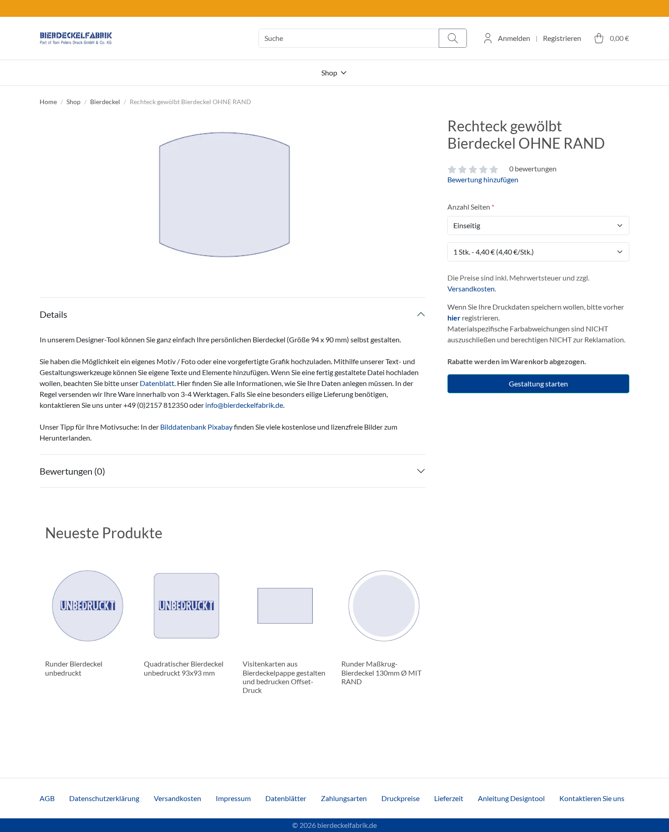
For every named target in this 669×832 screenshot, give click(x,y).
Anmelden (514, 38)
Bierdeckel (105, 101)
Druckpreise (400, 798)
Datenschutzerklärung (104, 798)
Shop (73, 101)
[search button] (453, 38)
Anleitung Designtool (511, 798)
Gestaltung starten (538, 383)
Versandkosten (471, 288)
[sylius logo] (76, 38)
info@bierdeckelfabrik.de (244, 405)
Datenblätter (285, 798)
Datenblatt (157, 383)
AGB (47, 798)
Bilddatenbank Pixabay (196, 426)
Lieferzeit (448, 798)
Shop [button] (329, 72)
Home (48, 101)
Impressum (233, 798)
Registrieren (562, 38)
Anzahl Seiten (468, 206)
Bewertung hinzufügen (482, 179)
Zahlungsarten (344, 798)
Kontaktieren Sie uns (591, 798)
